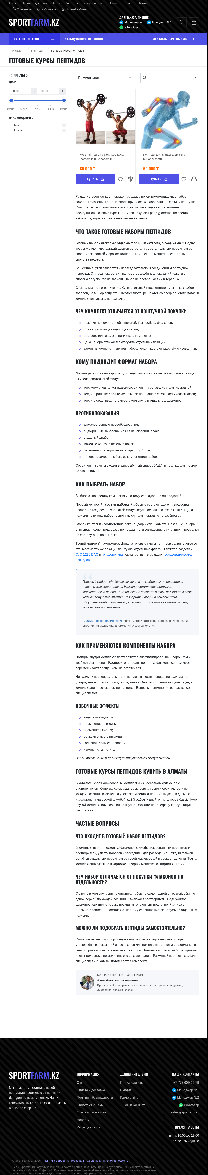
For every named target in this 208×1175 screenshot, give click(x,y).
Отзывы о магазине (90, 1112)
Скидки (124, 1090)
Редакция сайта (87, 1127)
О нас (11, 3)
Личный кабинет (131, 1105)
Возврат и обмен (92, 3)
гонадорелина (110, 554)
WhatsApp (129, 27)
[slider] (9, 100)
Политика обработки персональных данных (70, 1160)
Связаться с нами (88, 1105)
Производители (130, 1082)
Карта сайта (128, 1097)
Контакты (70, 3)
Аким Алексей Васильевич (101, 620)
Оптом (54, 3)
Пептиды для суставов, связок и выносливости (163, 157)
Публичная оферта (114, 1160)
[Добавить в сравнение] (129, 179)
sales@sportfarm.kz (183, 1112)
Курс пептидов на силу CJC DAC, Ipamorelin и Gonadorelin (100, 157)
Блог (128, 3)
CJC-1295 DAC (85, 554)
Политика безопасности (93, 1097)
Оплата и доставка (32, 3)
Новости (114, 3)
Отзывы (141, 3)
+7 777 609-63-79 (185, 1082)
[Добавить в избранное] (119, 179)
